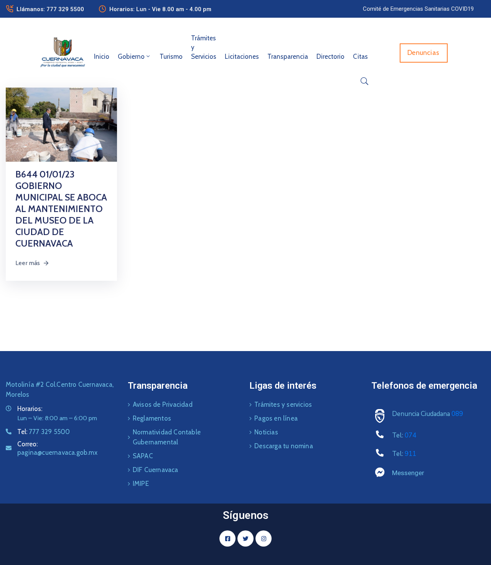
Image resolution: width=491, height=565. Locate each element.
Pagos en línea (276, 418)
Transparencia (287, 56)
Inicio (101, 56)
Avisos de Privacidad (163, 404)
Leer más (27, 263)
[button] (418, 8)
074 (410, 435)
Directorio (330, 56)
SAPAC (143, 456)
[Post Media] (61, 124)
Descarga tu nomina (283, 446)
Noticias (266, 432)
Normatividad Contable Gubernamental (167, 437)
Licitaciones (242, 56)
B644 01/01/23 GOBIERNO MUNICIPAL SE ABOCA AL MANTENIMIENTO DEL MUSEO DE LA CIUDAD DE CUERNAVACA (61, 209)
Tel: (43, 432)
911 (410, 453)
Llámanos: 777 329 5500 (50, 9)
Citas (360, 56)
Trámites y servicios (283, 404)
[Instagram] (263, 538)
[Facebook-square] (227, 538)
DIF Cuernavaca (155, 470)
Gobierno (131, 56)
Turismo (171, 56)
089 (457, 413)
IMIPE (141, 483)
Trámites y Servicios (203, 47)
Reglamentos (152, 418)
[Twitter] (245, 538)
